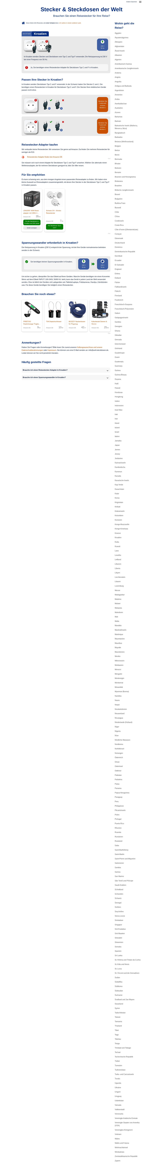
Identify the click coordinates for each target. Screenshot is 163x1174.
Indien (117, 401)
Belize (117, 150)
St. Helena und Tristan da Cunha (127, 960)
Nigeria (118, 731)
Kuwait (117, 546)
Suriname (118, 995)
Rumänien (119, 837)
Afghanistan (119, 46)
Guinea (118, 370)
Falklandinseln (120, 287)
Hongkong (119, 397)
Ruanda (118, 832)
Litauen (118, 581)
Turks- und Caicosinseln (124, 1074)
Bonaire (118, 172)
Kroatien (118, 537)
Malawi (117, 603)
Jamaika (118, 441)
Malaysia (118, 608)
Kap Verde (119, 485)
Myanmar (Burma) (122, 691)
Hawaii (117, 388)
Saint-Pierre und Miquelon (125, 859)
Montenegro (119, 678)
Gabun (117, 313)
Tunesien (118, 1065)
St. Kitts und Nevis (122, 964)
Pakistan (118, 775)
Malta (117, 621)
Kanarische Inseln (122, 480)
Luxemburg (119, 586)
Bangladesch (120, 133)
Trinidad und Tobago (123, 1048)
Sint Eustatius (120, 929)
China (117, 216)
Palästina (118, 779)
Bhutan (117, 164)
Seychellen (119, 911)
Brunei (117, 194)
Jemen (117, 450)
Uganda (118, 1083)
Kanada (118, 476)
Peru (117, 801)
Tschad (117, 1052)
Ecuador (118, 260)
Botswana (119, 181)
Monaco (118, 669)
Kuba (117, 542)
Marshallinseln (120, 630)
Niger (117, 727)
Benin (117, 155)
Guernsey (118, 366)
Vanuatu (118, 1105)
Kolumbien (119, 515)
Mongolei (118, 674)
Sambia (118, 867)
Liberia (117, 568)
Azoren (117, 112)
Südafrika (118, 982)
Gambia (118, 322)
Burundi (118, 208)
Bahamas (118, 117)
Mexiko (117, 656)
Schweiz (118, 898)
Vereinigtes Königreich (124, 1130)
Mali (116, 617)
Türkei (117, 1061)
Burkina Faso (120, 203)
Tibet (117, 1030)
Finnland (118, 296)
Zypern (117, 1161)
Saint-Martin (119, 854)
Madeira (118, 599)
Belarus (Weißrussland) (124, 142)
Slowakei (118, 938)
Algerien (118, 60)
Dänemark (119, 238)
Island (117, 428)
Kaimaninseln (120, 463)
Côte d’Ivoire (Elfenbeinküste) (126, 230)
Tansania (118, 1021)
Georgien (118, 326)
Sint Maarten (120, 933)
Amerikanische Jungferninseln (127, 68)
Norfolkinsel (119, 749)
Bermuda (118, 159)
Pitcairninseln (120, 810)
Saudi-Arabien (120, 885)
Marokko (118, 625)
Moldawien (119, 665)
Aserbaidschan (121, 104)
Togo (117, 1035)
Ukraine (118, 1087)
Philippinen (119, 806)
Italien (117, 436)
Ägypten (118, 33)
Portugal (118, 819)
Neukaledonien (121, 709)
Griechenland (120, 344)
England (118, 269)
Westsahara (119, 1152)
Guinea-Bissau (121, 375)
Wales (117, 1139)
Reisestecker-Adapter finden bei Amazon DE (44, 157)
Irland (117, 423)
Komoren (118, 520)
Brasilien (118, 186)
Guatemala (119, 362)
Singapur (118, 925)
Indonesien (119, 406)
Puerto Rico (119, 823)
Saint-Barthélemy (121, 850)
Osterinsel (119, 766)
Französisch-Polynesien (124, 309)
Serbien (118, 907)
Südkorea (118, 986)
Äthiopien (118, 42)
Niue (117, 735)
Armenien (118, 95)
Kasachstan (119, 489)
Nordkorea (119, 744)
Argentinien (119, 90)
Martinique (119, 634)
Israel (117, 432)
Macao (117, 590)
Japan (117, 445)
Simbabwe (119, 920)
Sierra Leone (120, 916)
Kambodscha (120, 467)
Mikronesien (119, 661)
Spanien (118, 951)
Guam (117, 357)
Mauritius (118, 643)
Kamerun (118, 472)
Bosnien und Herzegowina (125, 177)
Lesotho (118, 555)
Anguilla (118, 82)
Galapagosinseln (121, 318)
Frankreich (119, 300)
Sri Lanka (118, 955)
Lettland (118, 559)
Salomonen (119, 863)
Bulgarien (118, 199)
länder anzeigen (32, 228)
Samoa (117, 872)
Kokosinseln (120, 511)
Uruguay (118, 1096)
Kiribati (117, 507)
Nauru (117, 700)
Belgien (118, 146)
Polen (117, 815)
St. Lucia (118, 969)
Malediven (119, 612)
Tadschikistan (120, 1013)
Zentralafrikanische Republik (126, 1156)
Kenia (117, 498)
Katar (117, 494)
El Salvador (119, 265)
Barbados (118, 137)
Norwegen (119, 753)
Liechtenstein (120, 577)
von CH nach (27, 34)
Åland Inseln (120, 51)
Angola (117, 77)
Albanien (118, 55)
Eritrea (117, 274)
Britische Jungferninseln (124, 190)
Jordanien (119, 458)
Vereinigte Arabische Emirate (126, 1118)
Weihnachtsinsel (121, 1147)
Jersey (117, 454)
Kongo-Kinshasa (121, 529)
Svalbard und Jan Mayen (124, 999)
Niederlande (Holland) (123, 722)
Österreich (119, 757)
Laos (117, 551)
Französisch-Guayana (123, 304)
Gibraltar (118, 335)
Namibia (118, 696)
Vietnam (118, 1134)
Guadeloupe (120, 353)
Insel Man (118, 410)
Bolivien (118, 168)
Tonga (117, 1043)
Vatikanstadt (119, 1109)
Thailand (118, 1026)
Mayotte (118, 647)
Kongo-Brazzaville (122, 524)
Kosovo (118, 533)
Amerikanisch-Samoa (123, 64)
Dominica (118, 247)
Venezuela (119, 1114)
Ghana (117, 331)
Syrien (117, 1008)
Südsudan (119, 991)
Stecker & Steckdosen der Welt (82, 9)
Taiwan (117, 1017)
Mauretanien (120, 639)
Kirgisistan (119, 502)
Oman (117, 762)
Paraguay (118, 797)
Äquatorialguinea (121, 38)
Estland (118, 278)
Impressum (52, 350)
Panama (118, 788)
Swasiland (119, 1004)
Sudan (117, 977)
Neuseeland (119, 713)
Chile (117, 212)
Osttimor (118, 771)
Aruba (117, 99)
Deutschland (120, 243)
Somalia (118, 947)
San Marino (119, 876)
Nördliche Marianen (122, 740)
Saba (117, 845)
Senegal (118, 903)
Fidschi (118, 291)
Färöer (117, 282)
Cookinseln (119, 221)
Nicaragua (119, 718)
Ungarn (118, 1092)
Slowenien (119, 942)
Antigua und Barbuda (123, 86)
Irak (116, 414)
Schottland (119, 889)
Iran (116, 419)
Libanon (118, 564)
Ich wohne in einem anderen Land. (70, 23)
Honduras (119, 392)
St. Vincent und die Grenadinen (127, 973)
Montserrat (119, 683)
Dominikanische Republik (125, 252)
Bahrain (118, 121)
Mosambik (119, 687)
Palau (117, 784)
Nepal (117, 705)
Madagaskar (120, 595)
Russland (118, 841)
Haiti (116, 384)
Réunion (118, 828)
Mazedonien (120, 652)
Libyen (117, 573)
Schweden (119, 894)
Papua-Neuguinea (122, 793)
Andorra (118, 73)
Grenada (118, 340)
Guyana (118, 379)
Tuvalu (117, 1079)
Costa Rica (119, 225)
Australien (119, 108)
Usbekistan (119, 1101)
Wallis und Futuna (122, 1143)
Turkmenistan (120, 1070)
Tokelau (118, 1039)
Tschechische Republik (124, 1057)
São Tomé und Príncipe (124, 881)
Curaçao (118, 234)
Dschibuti (118, 256)
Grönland (118, 348)
